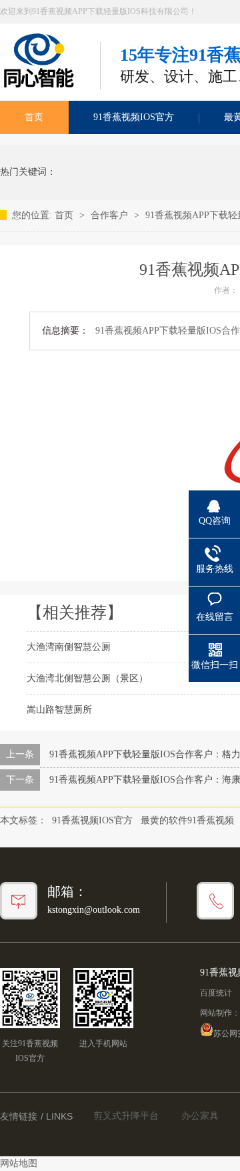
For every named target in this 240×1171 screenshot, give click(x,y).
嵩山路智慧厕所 (59, 710)
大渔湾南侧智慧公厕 (69, 647)
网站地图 (18, 1163)
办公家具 (200, 1116)
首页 (65, 215)
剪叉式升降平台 (126, 1116)
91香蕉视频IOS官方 (133, 117)
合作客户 (111, 215)
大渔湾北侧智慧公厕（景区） (87, 678)
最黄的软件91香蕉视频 (187, 820)
